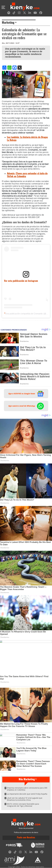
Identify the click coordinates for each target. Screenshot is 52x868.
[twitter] (24, 13)
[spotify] (8, 13)
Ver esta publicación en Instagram (21, 281)
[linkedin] (29, 13)
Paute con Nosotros (26, 838)
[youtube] (35, 13)
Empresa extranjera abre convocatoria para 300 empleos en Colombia (27, 789)
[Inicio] (25, 6)
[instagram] (19, 13)
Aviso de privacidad (26, 828)
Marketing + (9, 22)
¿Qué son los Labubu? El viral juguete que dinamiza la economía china (24, 799)
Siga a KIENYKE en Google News (22, 393)
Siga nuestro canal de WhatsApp (22, 406)
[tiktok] (14, 13)
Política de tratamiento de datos (26, 832)
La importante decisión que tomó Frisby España (27, 794)
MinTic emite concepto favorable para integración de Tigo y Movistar (23, 805)
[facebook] (40, 13)
